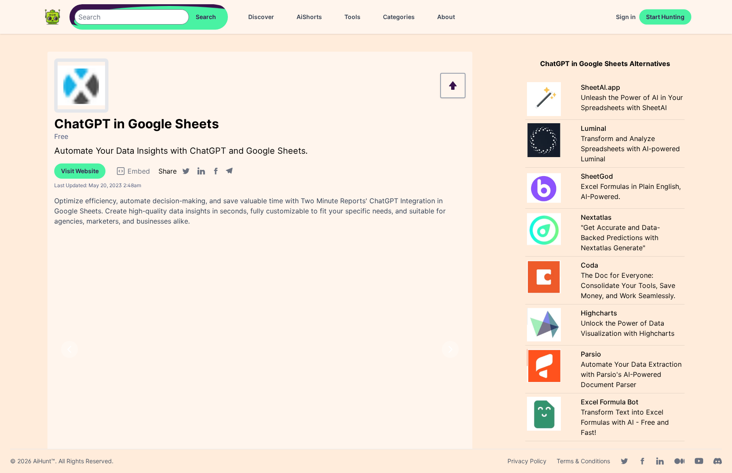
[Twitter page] (624, 461)
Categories (399, 16)
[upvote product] (453, 85)
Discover (261, 16)
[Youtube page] (699, 461)
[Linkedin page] (660, 461)
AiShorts (309, 16)
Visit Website (80, 170)
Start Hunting (665, 16)
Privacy (526, 461)
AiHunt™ (44, 461)
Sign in (626, 16)
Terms (583, 461)
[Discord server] (717, 461)
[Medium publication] (679, 461)
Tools (352, 16)
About (446, 16)
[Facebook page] (642, 461)
